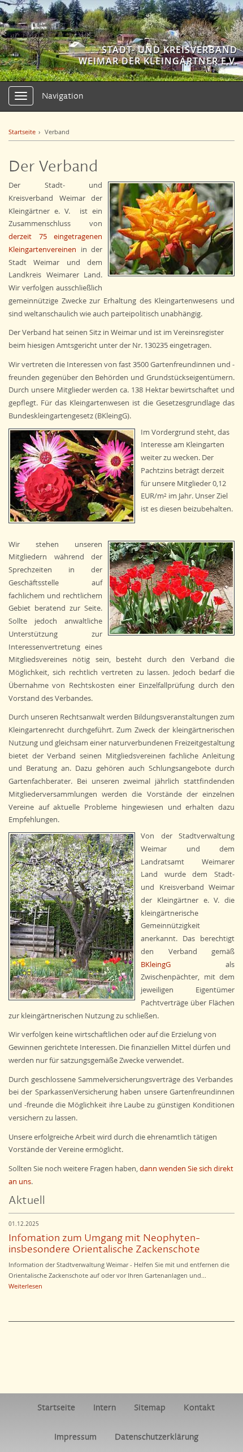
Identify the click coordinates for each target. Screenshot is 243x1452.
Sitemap (150, 1408)
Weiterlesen (25, 1286)
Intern (104, 1408)
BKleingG (156, 964)
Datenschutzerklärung (156, 1437)
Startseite (22, 131)
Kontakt (199, 1408)
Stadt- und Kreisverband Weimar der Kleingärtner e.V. (158, 55)
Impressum (75, 1437)
